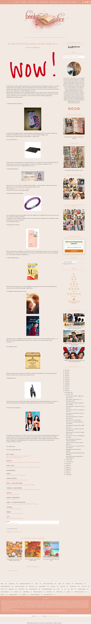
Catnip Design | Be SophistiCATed (53, 616)
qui (56, 338)
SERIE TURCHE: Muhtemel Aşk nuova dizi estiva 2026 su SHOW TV (74, 361)
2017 (66, 386)
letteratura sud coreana (79, 591)
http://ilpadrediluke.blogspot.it (12, 523)
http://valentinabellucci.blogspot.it (22, 188)
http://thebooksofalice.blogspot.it (14, 518)
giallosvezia (11, 589)
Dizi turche (53, 586)
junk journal (31, 586)
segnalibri (24, 594)
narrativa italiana (42, 586)
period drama (49, 591)
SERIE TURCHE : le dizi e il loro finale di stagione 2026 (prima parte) (74, 327)
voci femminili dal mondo (47, 589)
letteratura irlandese (13, 594)
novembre (68, 394)
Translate (74, 263)
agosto (68, 463)
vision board (16, 591)
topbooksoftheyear (33, 589)
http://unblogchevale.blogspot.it (14, 508)
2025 (66, 372)
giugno (68, 467)
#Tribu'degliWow (16, 531)
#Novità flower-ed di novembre (73, 420)
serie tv (58, 589)
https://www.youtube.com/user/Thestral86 (17, 480)
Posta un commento (13, 570)
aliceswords (62, 586)
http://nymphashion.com (12, 499)
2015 (66, 390)
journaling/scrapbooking (24, 583)
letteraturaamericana (48, 594)
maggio (68, 469)
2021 (66, 379)
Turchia (2, 589)
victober (36, 583)
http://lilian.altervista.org (12, 494)
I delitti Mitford (26, 591)
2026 (66, 370)
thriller (2, 583)
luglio (67, 465)
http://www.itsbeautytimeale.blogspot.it (16, 475)
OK (64, 623)
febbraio (68, 474)
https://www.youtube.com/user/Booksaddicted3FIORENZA (20, 484)
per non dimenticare (5, 591)
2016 (66, 388)
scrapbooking (11, 583)
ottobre (68, 459)
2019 (66, 383)
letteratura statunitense (35, 594)
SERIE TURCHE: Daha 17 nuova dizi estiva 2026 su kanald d (74, 344)
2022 (66, 377)
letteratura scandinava (19, 586)
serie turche (83, 586)
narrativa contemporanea (48, 583)
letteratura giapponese (5, 586)
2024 (66, 374)
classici (59, 583)
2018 (66, 385)
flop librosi (68, 583)
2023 (66, 375)
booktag (68, 591)
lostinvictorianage (79, 583)
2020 (66, 381)
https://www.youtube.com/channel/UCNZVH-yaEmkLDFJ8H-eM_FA (23, 489)
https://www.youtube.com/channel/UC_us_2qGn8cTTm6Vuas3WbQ (22, 467)
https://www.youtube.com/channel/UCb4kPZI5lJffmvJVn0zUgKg (22, 504)
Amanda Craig (59, 591)
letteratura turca (73, 586)
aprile (67, 471)
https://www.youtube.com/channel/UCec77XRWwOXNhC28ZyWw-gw (23, 462)
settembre (68, 461)
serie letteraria (21, 589)
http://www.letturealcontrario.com (14, 513)
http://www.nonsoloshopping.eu (14, 457)
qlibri (72, 589)
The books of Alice (38, 616)
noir (65, 589)
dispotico (3, 594)
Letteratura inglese (82, 589)
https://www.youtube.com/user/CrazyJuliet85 (17, 456)
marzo (67, 472)
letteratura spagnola (37, 591)
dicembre (68, 392)
